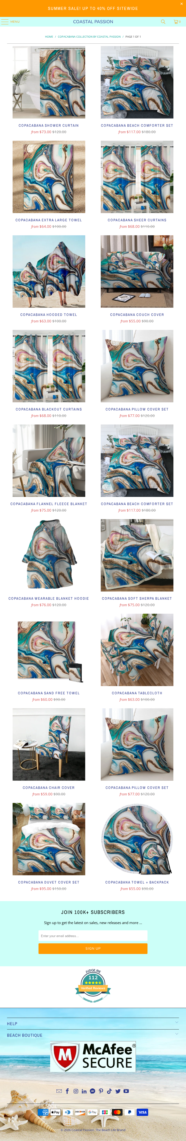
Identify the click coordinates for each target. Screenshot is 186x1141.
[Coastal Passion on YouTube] (126, 1091)
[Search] (163, 22)
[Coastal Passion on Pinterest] (101, 1091)
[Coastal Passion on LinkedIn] (84, 1091)
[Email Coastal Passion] (59, 1091)
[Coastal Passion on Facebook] (67, 1091)
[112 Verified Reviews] (93, 1004)
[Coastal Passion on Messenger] (92, 1091)
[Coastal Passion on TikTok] (109, 1091)
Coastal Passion (93, 22)
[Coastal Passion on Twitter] (118, 1091)
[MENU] (2, 22)
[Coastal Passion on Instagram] (76, 1091)
